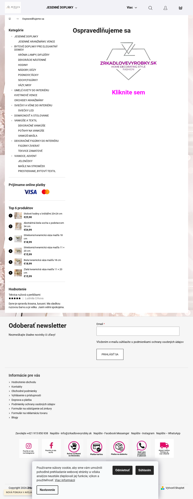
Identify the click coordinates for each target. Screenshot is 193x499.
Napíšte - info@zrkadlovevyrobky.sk (71, 433)
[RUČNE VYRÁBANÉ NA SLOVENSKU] (73, 448)
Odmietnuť (122, 470)
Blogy (14, 417)
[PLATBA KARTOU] (96, 448)
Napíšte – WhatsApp (168, 433)
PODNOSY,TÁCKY (28, 74)
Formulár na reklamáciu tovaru (29, 413)
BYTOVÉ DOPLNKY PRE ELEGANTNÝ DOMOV (35, 48)
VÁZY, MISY (24, 85)
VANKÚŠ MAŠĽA (27, 135)
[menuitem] (62, 7)
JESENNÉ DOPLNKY (26, 36)
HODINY (23, 64)
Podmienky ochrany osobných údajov (33, 404)
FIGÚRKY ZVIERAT (29, 145)
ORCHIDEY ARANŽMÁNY (28, 100)
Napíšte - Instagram (142, 433)
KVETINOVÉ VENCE (25, 95)
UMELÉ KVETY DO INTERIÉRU (31, 90)
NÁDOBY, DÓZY (27, 69)
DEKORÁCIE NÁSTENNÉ (32, 59)
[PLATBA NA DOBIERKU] (119, 448)
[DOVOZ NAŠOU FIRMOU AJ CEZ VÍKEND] (164, 448)
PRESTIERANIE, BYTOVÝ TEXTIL (37, 171)
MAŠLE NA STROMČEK (31, 166)
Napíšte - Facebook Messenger (111, 433)
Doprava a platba (21, 399)
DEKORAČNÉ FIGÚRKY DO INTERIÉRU (36, 140)
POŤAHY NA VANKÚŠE (31, 130)
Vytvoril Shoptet (175, 487)
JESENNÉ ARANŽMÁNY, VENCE (36, 41)
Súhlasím (144, 470)
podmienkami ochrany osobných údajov (159, 342)
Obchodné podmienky (24, 391)
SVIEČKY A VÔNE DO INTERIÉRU (33, 105)
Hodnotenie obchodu (23, 382)
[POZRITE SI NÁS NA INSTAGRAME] (28, 448)
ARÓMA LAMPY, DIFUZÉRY (33, 54)
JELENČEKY (25, 161)
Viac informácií (65, 480)
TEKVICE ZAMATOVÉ (30, 150)
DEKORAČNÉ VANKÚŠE (31, 125)
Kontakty (16, 386)
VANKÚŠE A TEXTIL (25, 120)
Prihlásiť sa (110, 354)
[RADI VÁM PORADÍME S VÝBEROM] (141, 448)
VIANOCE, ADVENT (25, 155)
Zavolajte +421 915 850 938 (31, 433)
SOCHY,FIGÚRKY (28, 80)
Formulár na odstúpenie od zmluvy (31, 408)
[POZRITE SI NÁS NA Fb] (51, 448)
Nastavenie (47, 490)
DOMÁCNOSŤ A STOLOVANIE (31, 115)
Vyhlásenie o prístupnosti (26, 395)
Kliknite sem (128, 92)
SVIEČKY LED (26, 110)
